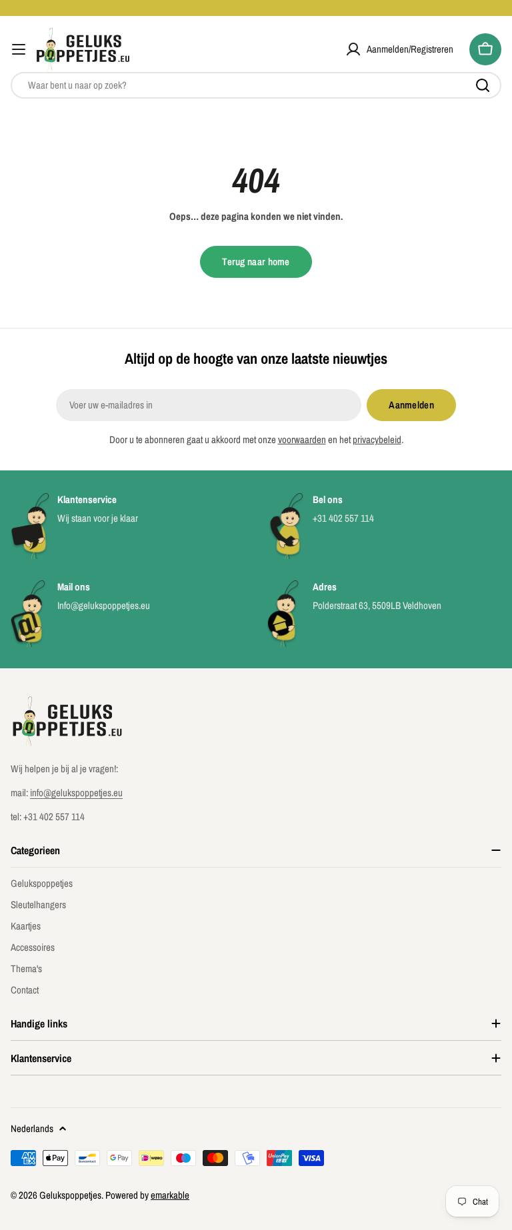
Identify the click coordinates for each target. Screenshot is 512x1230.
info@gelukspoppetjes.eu (76, 793)
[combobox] (256, 85)
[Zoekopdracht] (483, 85)
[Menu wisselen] (19, 49)
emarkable (170, 1195)
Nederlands (32, 1128)
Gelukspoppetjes (70, 1195)
